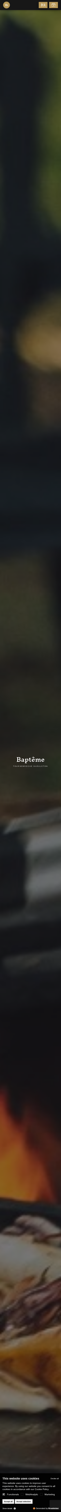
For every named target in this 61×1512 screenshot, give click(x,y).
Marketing (50, 1494)
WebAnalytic (31, 1494)
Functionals (13, 1494)
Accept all (8, 1501)
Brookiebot (53, 1508)
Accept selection (23, 1501)
